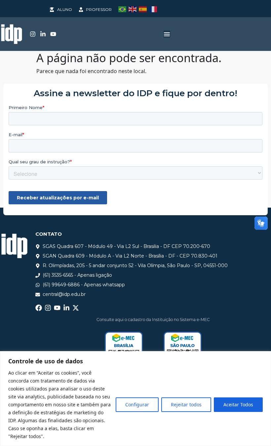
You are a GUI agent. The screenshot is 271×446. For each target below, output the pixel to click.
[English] (134, 8)
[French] (154, 8)
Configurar (137, 404)
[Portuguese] (123, 8)
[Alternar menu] (167, 34)
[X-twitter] (75, 307)
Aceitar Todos (238, 404)
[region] (135, 398)
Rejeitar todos (186, 404)
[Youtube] (53, 34)
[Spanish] (144, 8)
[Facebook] (38, 307)
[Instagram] (33, 34)
